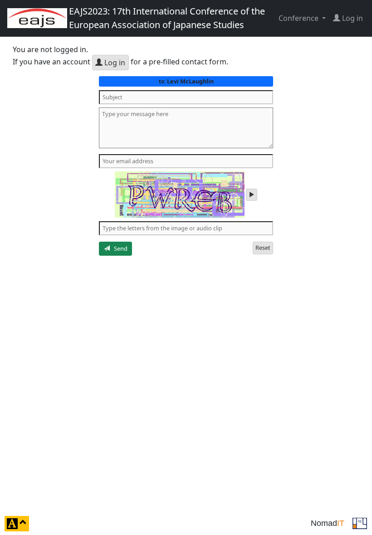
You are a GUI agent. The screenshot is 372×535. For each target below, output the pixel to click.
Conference (299, 18)
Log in (114, 63)
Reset (262, 247)
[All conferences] (359, 523)
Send (118, 248)
